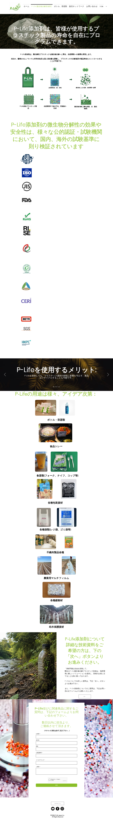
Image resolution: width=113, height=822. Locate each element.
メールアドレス (40, 759)
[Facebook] (57, 808)
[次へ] (108, 374)
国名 (37, 746)
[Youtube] (53, 808)
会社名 (37, 740)
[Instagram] (62, 808)
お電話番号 (39, 752)
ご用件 (37, 766)
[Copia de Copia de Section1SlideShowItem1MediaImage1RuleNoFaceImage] (56, 386)
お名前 (37, 733)
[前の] (5, 374)
